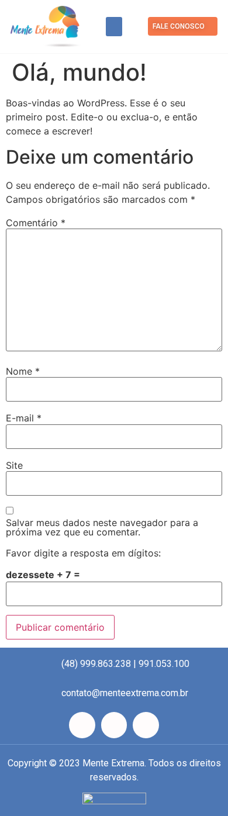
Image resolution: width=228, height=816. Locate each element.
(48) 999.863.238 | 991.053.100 (125, 663)
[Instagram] (114, 725)
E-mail (24, 418)
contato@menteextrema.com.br (124, 693)
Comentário (35, 222)
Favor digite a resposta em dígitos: (83, 553)
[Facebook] (82, 725)
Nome (23, 371)
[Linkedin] (146, 725)
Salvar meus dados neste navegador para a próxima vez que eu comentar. (102, 527)
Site (14, 465)
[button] (114, 26)
